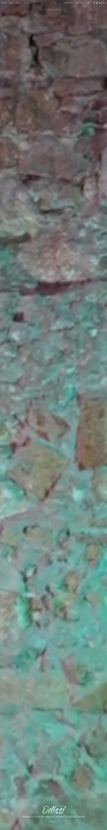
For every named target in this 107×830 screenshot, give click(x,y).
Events (18, 2)
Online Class (68, 2)
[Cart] (94, 3)
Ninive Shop (79, 2)
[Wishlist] (97, 3)
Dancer (4, 2)
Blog (11, 2)
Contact (26, 2)
